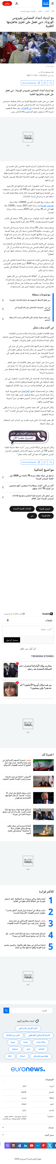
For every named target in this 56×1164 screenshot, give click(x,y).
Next (52, 1098)
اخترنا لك (48, 755)
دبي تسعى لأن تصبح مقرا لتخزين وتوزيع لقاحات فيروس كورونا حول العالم (33, 497)
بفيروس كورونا (47, 206)
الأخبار (47, 11)
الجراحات (25, 391)
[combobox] (28, 1010)
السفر (52, 1104)
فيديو (51, 1110)
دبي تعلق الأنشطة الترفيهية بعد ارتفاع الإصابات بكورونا (30, 300)
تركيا (10, 1056)
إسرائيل (15, 1049)
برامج (24, 1110)
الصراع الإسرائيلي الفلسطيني (39, 1035)
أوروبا (51, 1086)
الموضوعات (49, 1079)
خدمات (51, 1128)
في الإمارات (26, 108)
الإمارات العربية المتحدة (28, 11)
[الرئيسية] (53, 11)
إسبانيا (22, 1056)
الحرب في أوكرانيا (13, 1035)
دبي (32, 515)
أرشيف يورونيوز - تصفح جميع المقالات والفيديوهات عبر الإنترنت (14, 1118)
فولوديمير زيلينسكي (40, 1056)
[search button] (6, 1010)
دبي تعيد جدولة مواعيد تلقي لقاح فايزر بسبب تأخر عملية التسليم (29, 319)
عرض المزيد (49, 1135)
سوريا (13, 1042)
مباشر (7, 3)
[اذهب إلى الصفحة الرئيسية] (45, 3)
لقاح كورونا (46, 515)
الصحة (24, 1098)
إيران (28, 1049)
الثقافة (24, 1104)
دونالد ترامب (41, 1042)
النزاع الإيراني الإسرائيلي (28, 1028)
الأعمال (51, 1092)
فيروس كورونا (44, 508)
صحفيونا (50, 1116)
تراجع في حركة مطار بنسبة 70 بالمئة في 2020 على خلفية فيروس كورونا (31, 477)
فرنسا (25, 1042)
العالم (40, 11)
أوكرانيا (41, 1049)
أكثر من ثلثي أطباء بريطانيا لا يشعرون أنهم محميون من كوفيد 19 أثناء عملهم (31, 487)
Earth (23, 1092)
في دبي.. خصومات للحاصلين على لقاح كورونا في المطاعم (32, 309)
